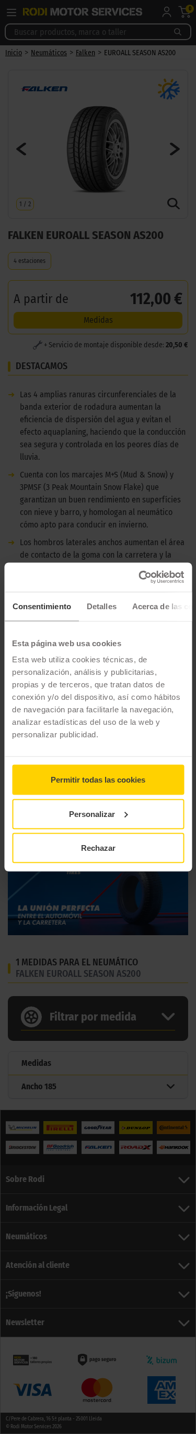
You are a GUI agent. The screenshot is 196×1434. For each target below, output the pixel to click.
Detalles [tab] (101, 605)
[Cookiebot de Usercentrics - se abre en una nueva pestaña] (139, 577)
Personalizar (92, 813)
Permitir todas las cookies (98, 779)
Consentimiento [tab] (41, 605)
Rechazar (98, 848)
